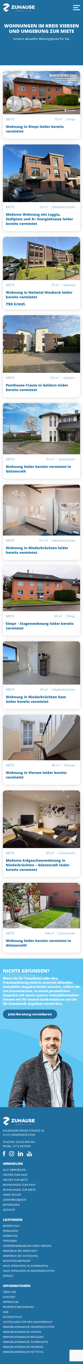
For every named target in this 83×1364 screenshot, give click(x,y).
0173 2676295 (22, 1146)
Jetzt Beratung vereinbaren (30, 1014)
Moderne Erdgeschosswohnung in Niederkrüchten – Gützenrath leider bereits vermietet (37, 865)
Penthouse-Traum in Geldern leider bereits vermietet (37, 387)
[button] (76, 7)
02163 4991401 (25, 1142)
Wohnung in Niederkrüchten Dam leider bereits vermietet (36, 699)
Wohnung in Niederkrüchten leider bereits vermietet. (37, 550)
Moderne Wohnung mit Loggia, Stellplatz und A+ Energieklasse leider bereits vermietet (39, 219)
